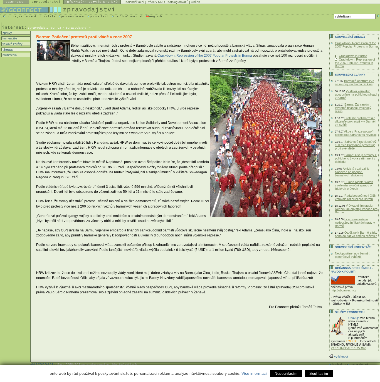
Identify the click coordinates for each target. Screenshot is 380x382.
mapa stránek (359, 364)
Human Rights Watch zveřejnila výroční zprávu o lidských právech (354, 185)
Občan (195, 2)
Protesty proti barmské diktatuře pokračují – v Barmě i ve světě (355, 121)
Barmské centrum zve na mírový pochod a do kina (354, 82)
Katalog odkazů (177, 2)
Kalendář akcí (134, 2)
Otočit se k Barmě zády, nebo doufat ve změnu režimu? (356, 234)
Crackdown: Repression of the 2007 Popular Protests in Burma (204, 56)
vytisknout (341, 356)
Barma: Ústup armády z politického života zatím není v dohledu (356, 158)
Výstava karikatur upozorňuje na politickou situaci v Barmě (356, 94)
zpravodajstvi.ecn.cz (44, 27)
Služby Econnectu (349, 312)
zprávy (7, 32)
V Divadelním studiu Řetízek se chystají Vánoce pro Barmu (356, 209)
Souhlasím (318, 373)
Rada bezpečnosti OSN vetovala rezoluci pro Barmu (355, 197)
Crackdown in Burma (353, 56)
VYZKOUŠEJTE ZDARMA (348, 347)
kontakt (337, 364)
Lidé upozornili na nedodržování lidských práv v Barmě (355, 223)
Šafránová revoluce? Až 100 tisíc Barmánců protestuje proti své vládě (356, 145)
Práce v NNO (156, 2)
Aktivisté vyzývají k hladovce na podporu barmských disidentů (352, 172)
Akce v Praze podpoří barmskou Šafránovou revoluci (355, 133)
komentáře (9, 38)
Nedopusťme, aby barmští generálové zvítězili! (352, 255)
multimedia (9, 55)
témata (7, 49)
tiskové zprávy (12, 44)
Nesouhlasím (286, 373)
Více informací (254, 373)
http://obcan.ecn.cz (344, 290)
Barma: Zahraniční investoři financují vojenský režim (353, 108)
